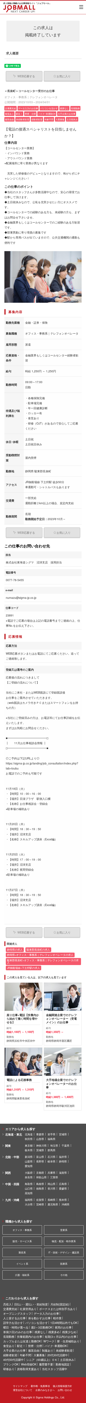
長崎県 (51, 1199)
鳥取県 (29, 1184)
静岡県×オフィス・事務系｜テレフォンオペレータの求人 (40, 955)
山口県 (29, 1188)
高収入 (7, 1304)
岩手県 (51, 1134)
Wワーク (48, 1341)
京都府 (40, 1172)
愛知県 (29, 1166)
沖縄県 (65, 1204)
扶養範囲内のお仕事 (29, 1337)
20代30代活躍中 (57, 1355)
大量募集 (39, 1355)
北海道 (29, 1134)
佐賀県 (40, 1199)
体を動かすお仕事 (39, 1318)
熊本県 (63, 1199)
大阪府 (29, 1172)
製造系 (22, 1252)
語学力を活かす (13, 1323)
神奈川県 (41, 1145)
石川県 (51, 1156)
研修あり (8, 1369)
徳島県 (40, 1188)
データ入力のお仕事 (46, 1313)
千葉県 (65, 1145)
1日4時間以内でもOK (63, 1323)
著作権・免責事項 (40, 1386)
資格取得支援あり (28, 1369)
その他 (63, 1274)
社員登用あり (28, 1309)
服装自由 (33, 1350)
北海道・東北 (13, 1134)
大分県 (29, 1204)
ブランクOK (10, 1364)
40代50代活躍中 (13, 1360)
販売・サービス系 (22, 1241)
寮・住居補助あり (68, 1341)
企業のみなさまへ (45, 1390)
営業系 (63, 1230)
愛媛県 (63, 1188)
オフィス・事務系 (22, 1230)
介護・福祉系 (22, 1274)
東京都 (29, 1145)
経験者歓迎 (10, 1355)
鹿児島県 (53, 1204)
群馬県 (51, 1150)
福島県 (51, 1139)
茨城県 (40, 1150)
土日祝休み (67, 1360)
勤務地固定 (63, 1364)
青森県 (40, 1134)
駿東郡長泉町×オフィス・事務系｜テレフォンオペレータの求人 (43, 961)
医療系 (63, 1263)
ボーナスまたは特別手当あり (57, 1309)
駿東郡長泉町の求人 (38, 949)
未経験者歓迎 (64, 1350)
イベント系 (22, 1263)
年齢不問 (25, 1355)
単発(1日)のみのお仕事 (17, 1332)
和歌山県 (41, 1177)
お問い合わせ (65, 1390)
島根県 (40, 1184)
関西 (8, 1173)
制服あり (47, 1350)
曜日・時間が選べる (15, 1327)
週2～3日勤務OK (41, 1327)
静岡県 (63, 1161)
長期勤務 (8, 1337)
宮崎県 (40, 1204)
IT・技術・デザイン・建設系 (63, 1252)
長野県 (40, 1161)
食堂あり (8, 1346)
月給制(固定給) (59, 1304)
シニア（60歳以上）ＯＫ (41, 1360)
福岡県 (29, 1199)
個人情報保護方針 (62, 1386)
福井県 (63, 1156)
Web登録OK (28, 1364)
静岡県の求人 (15, 949)
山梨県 (29, 1161)
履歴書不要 (46, 1364)
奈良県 (29, 1177)
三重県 (54, 1177)
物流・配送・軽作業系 (64, 1241)
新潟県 (29, 1156)
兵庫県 (51, 1172)
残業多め (54, 1332)
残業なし (40, 1332)
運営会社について (22, 1390)
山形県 (40, 1139)
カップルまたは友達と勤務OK (22, 1341)
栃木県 (29, 1150)
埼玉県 (54, 1145)
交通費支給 (10, 1309)
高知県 (29, 1193)
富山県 (40, 1156)
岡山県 (51, 1184)
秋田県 (29, 1139)
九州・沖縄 (12, 1200)
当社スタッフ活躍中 (54, 1369)
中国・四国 (12, 1184)
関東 (8, 1146)
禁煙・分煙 (35, 1346)
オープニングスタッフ (17, 1313)
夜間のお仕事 (63, 1327)
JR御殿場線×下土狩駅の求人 (23, 968)
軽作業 (57, 1318)
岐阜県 (51, 1161)
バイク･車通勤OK (56, 1346)
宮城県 (63, 1134)
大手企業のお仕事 (14, 1350)
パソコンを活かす (36, 1323)
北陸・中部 (12, 1157)
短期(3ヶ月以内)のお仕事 (60, 1337)
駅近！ (21, 1346)
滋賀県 (63, 1172)
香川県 (51, 1188)
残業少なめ (69, 1332)
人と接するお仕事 (14, 1318)
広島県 (63, 1184)
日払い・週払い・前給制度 (31, 1304)
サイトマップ (20, 1386)
